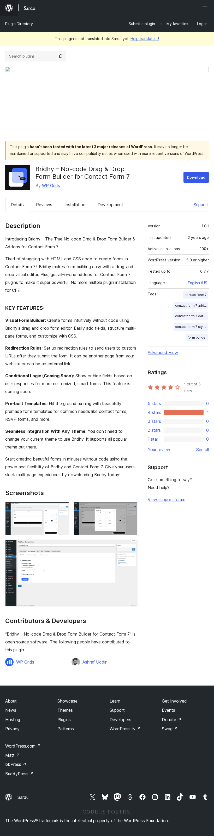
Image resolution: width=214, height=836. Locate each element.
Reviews (44, 204)
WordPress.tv (125, 728)
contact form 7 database (191, 316)
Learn (115, 701)
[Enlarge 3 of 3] (130, 546)
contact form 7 (196, 295)
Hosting (12, 719)
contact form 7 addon (191, 305)
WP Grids (51, 185)
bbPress (15, 764)
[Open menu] (205, 8)
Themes (65, 710)
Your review (159, 449)
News (10, 710)
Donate (171, 719)
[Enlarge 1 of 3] (62, 509)
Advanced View (163, 352)
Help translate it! (144, 38)
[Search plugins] (60, 56)
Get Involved (174, 701)
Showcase (67, 701)
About (11, 701)
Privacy (12, 728)
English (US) (198, 282)
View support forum (166, 499)
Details (17, 204)
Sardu (22, 797)
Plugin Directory (19, 23)
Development (110, 204)
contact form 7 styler (191, 327)
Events (168, 710)
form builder (197, 337)
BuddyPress (19, 773)
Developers (120, 719)
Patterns (65, 728)
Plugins (64, 719)
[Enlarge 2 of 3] (130, 509)
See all (202, 449)
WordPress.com (23, 746)
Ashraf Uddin (95, 662)
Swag (170, 728)
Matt (12, 755)
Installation (74, 204)
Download (196, 177)
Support (201, 204)
